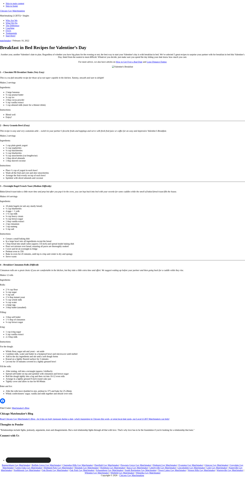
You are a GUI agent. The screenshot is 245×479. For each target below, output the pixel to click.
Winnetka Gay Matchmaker (148, 473)
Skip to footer (12, 6)
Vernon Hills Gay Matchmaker (201, 470)
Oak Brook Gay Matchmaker (55, 470)
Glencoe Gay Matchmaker (216, 465)
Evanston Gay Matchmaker (191, 465)
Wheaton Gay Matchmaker (97, 473)
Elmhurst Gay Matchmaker (165, 465)
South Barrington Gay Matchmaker (141, 470)
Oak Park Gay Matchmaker (82, 470)
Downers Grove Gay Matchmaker (136, 465)
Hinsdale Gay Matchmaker (87, 468)
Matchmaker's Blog (20, 408)
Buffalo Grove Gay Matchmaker (46, 465)
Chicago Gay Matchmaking (12, 11)
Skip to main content (15, 3)
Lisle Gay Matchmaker (217, 468)
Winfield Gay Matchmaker (122, 473)
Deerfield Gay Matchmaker (106, 465)
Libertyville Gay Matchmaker (163, 468)
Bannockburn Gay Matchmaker (16, 465)
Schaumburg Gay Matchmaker (109, 470)
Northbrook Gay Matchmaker (27, 470)
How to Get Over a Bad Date (129, 62)
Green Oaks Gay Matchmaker (28, 468)
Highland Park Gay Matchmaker (58, 468)
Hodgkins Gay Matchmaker (112, 468)
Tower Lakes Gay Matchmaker (172, 470)
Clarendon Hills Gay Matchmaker (78, 465)
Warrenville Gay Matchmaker (230, 470)
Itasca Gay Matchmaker (137, 468)
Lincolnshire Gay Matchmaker (191, 468)
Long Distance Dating (157, 62)
